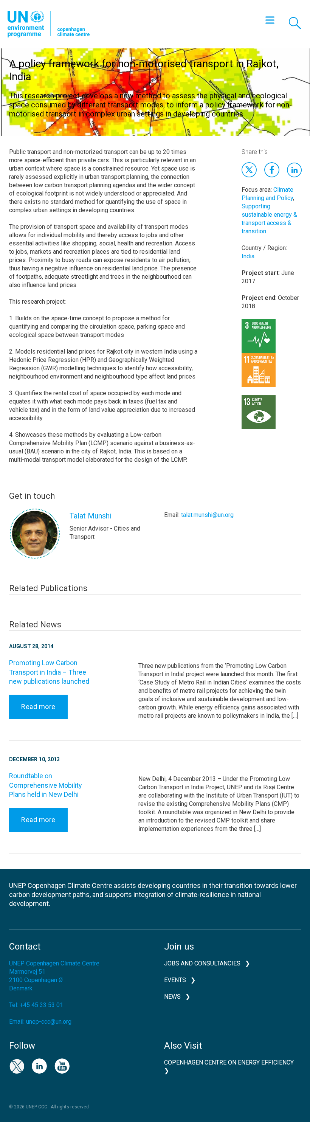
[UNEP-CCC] (49, 24)
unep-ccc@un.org (48, 1021)
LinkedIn (39, 1066)
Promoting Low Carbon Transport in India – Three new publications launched (49, 672)
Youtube (62, 1066)
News (172, 996)
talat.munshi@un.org (207, 514)
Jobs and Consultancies (202, 963)
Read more (38, 707)
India (248, 256)
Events (175, 980)
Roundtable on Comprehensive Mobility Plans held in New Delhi (45, 785)
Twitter (249, 169)
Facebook (271, 169)
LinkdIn (294, 169)
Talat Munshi (91, 515)
